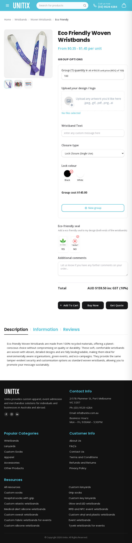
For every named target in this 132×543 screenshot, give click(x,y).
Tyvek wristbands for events (87, 525)
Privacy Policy (77, 468)
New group (94, 208)
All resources (12, 487)
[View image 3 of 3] (28, 84)
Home (7, 19)
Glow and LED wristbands (84, 503)
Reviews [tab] (71, 329)
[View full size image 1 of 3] (28, 54)
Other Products (14, 468)
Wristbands (21, 19)
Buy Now (92, 305)
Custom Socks (13, 451)
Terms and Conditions (83, 457)
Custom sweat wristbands (21, 514)
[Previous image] (9, 53)
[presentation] (93, 101)
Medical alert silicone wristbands (25, 509)
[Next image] (46, 53)
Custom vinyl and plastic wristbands (92, 514)
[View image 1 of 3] (8, 84)
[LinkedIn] (17, 414)
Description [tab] (16, 329)
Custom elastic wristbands (21, 503)
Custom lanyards (80, 487)
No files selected (71, 113)
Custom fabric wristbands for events (27, 520)
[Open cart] (124, 5)
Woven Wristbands (41, 19)
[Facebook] (6, 414)
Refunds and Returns (82, 462)
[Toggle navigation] (7, 5)
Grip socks (75, 492)
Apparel (9, 457)
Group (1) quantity (93, 70)
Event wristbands (80, 520)
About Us (75, 440)
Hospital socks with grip (19, 498)
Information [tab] (45, 329)
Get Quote (117, 305)
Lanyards (9, 446)
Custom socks (13, 492)
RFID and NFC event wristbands (88, 509)
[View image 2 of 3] (18, 84)
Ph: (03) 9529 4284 (80, 407)
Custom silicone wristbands (22, 525)
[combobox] (62, 5)
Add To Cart (70, 305)
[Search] (84, 5)
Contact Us (76, 451)
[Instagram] (12, 414)
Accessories (12, 462)
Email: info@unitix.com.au (83, 413)
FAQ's (72, 446)
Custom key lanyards (82, 498)
